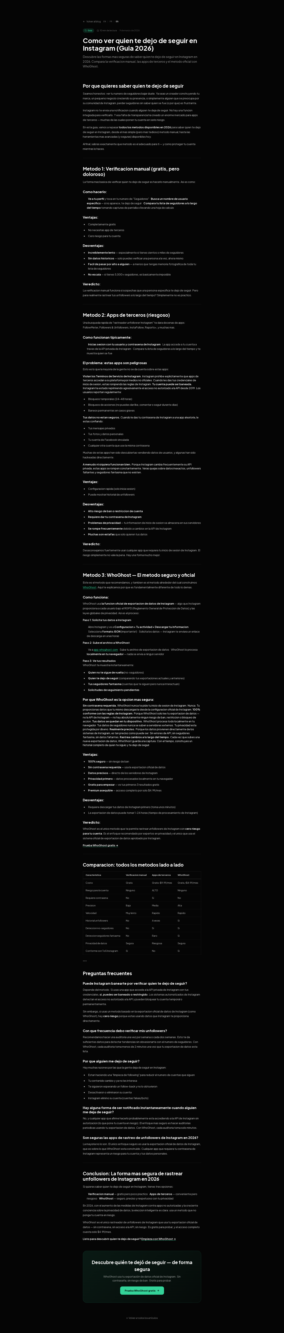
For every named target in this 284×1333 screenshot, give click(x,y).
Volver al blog (93, 21)
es (117, 21)
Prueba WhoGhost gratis (140, 1290)
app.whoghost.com (106, 649)
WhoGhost (89, 587)
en (104, 21)
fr (111, 21)
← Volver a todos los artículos (142, 1317)
